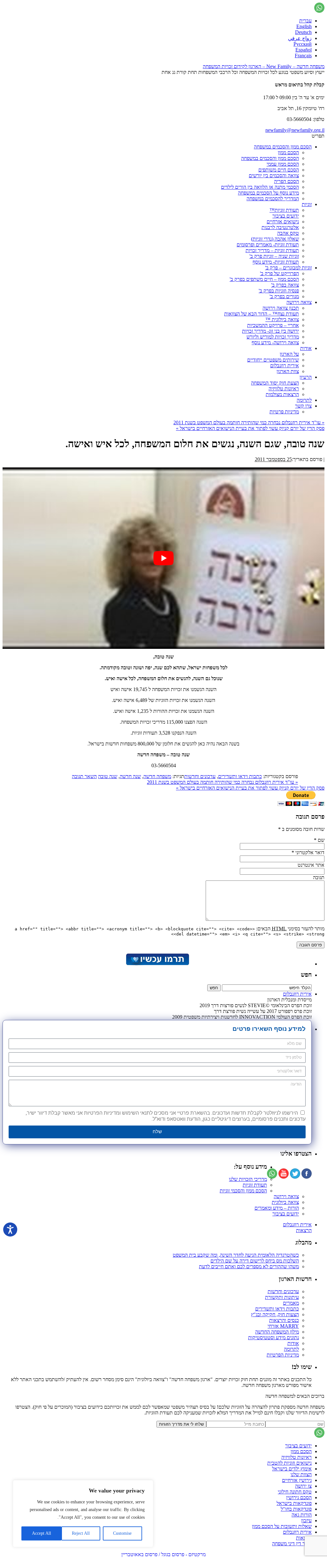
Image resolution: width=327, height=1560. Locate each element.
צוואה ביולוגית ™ (282, 319)
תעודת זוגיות (255, 1185)
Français (303, 55)
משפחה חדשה (157, 776)
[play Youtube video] (163, 558)
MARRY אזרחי (283, 1326)
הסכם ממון (288, 152)
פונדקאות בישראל (294, 1503)
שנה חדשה (130, 776)
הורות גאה (302, 1514)
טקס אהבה (288, 233)
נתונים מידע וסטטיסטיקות (273, 1337)
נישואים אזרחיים (283, 221)
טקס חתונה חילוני (295, 1491)
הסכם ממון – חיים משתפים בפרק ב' (264, 279)
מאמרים (291, 1303)
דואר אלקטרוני (309, 852)
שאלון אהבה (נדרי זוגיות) (275, 239)
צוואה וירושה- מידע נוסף (275, 342)
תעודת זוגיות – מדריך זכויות (272, 250)
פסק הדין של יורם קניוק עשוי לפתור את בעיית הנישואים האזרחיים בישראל (250, 428)
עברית (305, 20)
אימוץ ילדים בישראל (292, 1468)
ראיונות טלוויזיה (284, 388)
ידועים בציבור (285, 216)
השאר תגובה (84, 776)
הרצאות (304, 1230)
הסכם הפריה (286, 181)
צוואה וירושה (299, 302)
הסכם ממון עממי (283, 164)
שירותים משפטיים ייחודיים (273, 359)
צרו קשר (303, 406)
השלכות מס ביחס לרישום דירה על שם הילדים (254, 1260)
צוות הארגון (288, 371)
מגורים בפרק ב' (284, 296)
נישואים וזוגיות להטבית (289, 1463)
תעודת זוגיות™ (284, 210)
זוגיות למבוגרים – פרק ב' (288, 267)
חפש (306, 974)
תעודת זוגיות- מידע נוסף (276, 262)
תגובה (318, 877)
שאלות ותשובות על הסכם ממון (282, 1526)
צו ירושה (303, 1486)
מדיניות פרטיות (284, 411)
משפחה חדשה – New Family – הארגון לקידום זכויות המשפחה (263, 66)
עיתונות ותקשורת (282, 1297)
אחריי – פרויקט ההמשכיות (273, 325)
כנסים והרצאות (284, 1320)
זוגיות (307, 204)
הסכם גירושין (299, 1497)
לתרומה (304, 400)
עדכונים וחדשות (200, 776)
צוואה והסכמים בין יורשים (274, 175)
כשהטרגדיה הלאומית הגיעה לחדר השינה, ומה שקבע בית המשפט (236, 1255)
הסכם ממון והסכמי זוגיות (243, 1190)
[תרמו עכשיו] (157, 964)
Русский (302, 44)
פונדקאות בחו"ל (296, 1509)
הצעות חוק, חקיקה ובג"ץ (275, 1314)
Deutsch (303, 32)
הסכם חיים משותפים (278, 169)
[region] (83, 1513)
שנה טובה (107, 776)
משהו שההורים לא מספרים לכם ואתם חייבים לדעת (249, 1266)
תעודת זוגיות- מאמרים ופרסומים (268, 244)
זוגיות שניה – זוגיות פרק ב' (274, 256)
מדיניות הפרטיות (283, 1354)
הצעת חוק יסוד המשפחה (275, 383)
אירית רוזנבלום (284, 365)
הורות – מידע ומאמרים (277, 1208)
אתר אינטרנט (311, 865)
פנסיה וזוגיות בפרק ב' (279, 290)
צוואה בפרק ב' (285, 285)
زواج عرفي (300, 38)
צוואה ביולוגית (285, 1202)
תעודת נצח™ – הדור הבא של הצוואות (261, 313)
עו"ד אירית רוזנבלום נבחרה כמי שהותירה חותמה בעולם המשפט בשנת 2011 (248, 422)
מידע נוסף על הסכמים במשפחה (268, 192)
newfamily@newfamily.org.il (294, 130)
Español (303, 49)
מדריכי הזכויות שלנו (248, 1179)
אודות (306, 348)
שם (321, 840)
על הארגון (289, 354)
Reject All (81, 1533)
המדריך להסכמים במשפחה (273, 198)
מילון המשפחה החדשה (277, 1331)
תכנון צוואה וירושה (280, 308)
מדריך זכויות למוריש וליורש (273, 336)
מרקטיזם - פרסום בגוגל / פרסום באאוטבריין (163, 1554)
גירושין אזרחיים (297, 1480)
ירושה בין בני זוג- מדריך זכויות (270, 331)
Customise (122, 1533)
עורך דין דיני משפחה (292, 1543)
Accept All (41, 1533)
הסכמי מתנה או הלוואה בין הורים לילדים (260, 187)
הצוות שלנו (301, 1474)
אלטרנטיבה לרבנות (280, 227)
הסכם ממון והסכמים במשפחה (283, 146)
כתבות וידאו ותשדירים (240, 776)
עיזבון (306, 1520)
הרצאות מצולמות (282, 394)
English (304, 26)
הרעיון (306, 377)
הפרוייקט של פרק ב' (279, 273)
